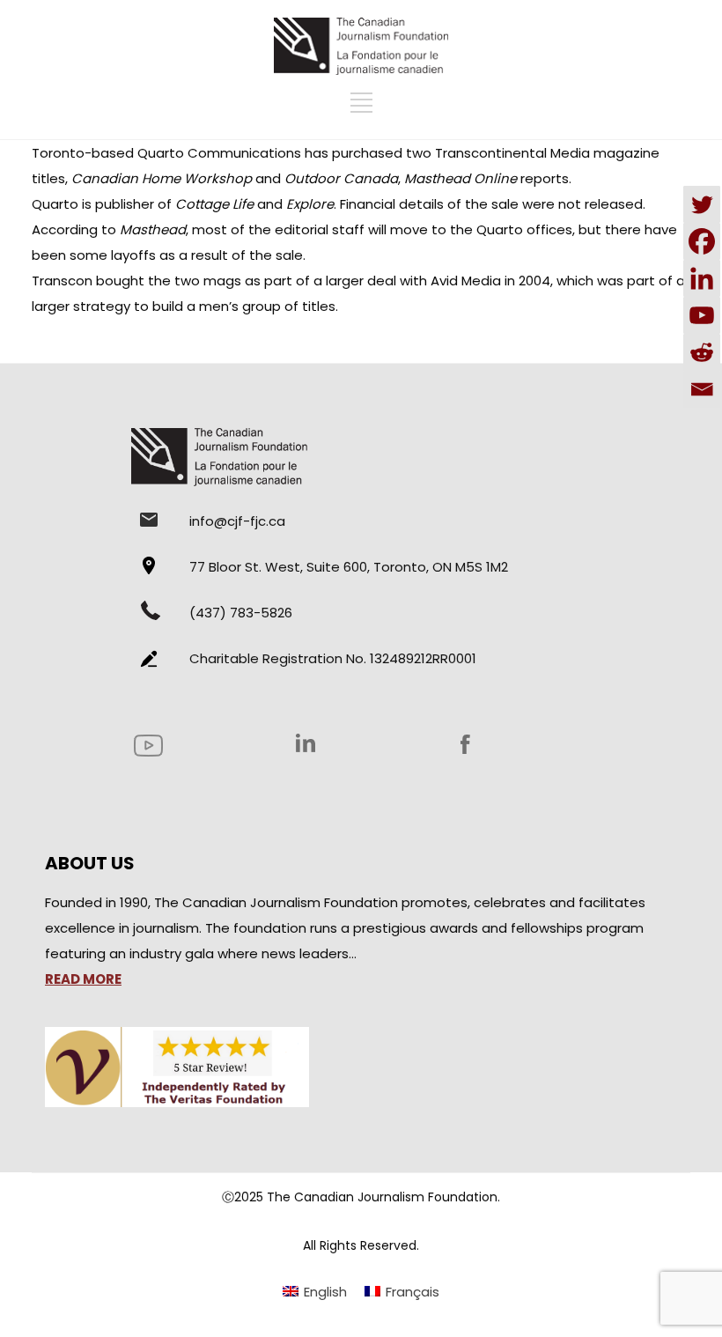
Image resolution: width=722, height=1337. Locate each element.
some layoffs (113, 255)
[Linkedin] (701, 278)
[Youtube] (701, 315)
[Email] (701, 389)
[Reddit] (701, 352)
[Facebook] (701, 241)
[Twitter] (701, 204)
